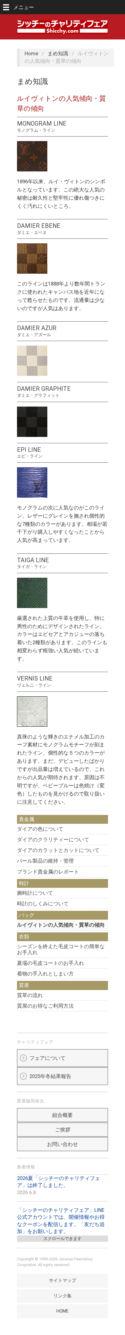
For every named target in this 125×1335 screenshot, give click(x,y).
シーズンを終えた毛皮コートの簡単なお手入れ (61, 949)
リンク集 (62, 1296)
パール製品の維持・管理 (45, 861)
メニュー (23, 7)
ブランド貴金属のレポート (48, 872)
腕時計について (35, 893)
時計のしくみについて (43, 904)
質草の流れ (30, 995)
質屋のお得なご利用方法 (45, 1006)
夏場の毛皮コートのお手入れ (50, 963)
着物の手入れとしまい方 (45, 974)
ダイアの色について (40, 829)
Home (31, 53)
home (62, 1311)
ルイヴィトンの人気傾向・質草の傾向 (61, 925)
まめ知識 (58, 53)
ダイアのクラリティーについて (53, 839)
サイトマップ (62, 1280)
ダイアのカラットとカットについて (58, 850)
